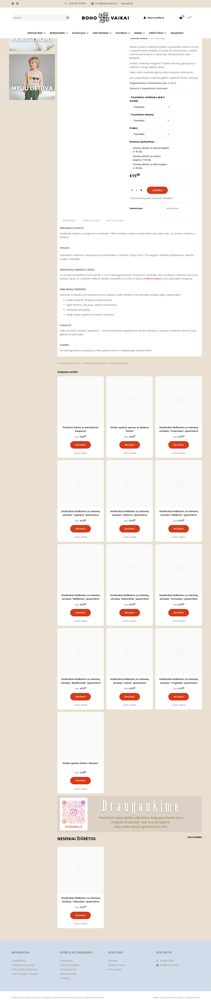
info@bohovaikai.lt (105, 3)
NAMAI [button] (138, 33)
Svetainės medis (68, 973)
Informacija (20, 952)
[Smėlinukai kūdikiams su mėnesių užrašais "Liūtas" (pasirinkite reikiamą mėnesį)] (129, 651)
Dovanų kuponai (68, 969)
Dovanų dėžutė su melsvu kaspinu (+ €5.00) (147, 158)
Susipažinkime (19, 960)
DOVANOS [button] (121, 33)
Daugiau (80, 444)
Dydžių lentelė (90, 220)
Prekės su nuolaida (69, 965)
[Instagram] (17, 3)
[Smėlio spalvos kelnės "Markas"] (80, 735)
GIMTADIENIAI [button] (100, 33)
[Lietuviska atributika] (32, 77)
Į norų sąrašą (80, 453)
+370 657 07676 (77, 3)
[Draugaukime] (129, 814)
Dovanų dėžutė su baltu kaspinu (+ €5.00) (150, 166)
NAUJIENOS (177, 33)
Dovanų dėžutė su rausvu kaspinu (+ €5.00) (151, 149)
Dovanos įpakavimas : (142, 141)
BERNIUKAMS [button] (57, 33)
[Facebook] (13, 3)
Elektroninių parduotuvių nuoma (168, 997)
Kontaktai (127, 3)
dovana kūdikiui (119, 363)
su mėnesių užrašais (69, 363)
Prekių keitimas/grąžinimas (25, 969)
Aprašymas (68, 220)
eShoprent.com (192, 997)
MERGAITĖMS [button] (35, 33)
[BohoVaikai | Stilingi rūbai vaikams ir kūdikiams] (105, 17)
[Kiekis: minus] (132, 190)
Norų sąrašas (114, 969)
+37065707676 (166, 960)
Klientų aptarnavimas (76, 952)
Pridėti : (134, 128)
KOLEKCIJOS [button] (78, 33)
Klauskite (168, 198)
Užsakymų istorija (117, 965)
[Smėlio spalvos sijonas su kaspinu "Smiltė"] (129, 399)
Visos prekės (194, 837)
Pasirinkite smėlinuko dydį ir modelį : (147, 99)
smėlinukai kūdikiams (95, 363)
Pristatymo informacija (23, 965)
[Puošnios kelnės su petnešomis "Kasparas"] (80, 399)
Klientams (115, 952)
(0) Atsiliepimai (114, 220)
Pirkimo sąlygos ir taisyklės (25, 973)
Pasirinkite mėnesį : (143, 114)
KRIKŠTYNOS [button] (156, 33)
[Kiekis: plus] (141, 190)
